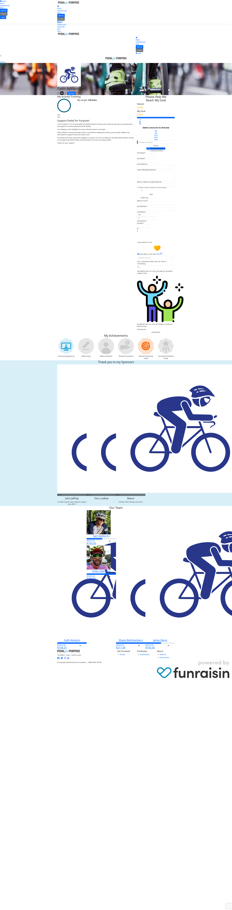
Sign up (61, 15)
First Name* (141, 153)
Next (151, 194)
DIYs (58, 29)
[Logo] (68, 3)
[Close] (5, 62)
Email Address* (142, 164)
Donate (61, 19)
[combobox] (155, 258)
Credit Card (144, 198)
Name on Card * (142, 201)
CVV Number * (142, 221)
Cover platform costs (144, 242)
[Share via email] (61, 93)
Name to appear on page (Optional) (149, 182)
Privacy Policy (164, 657)
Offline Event (61, 24)
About (59, 8)
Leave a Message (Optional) (146, 170)
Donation (140, 223)
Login (61, 22)
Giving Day (61, 27)
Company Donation (156, 151)
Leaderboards (62, 11)
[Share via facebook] (57, 93)
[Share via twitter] (59, 93)
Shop (59, 13)
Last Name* (141, 158)
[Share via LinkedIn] (65, 93)
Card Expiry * (141, 212)
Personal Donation (156, 149)
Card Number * (142, 206)
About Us (163, 654)
